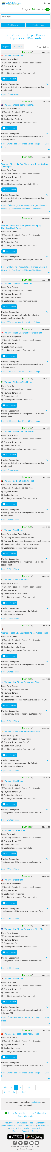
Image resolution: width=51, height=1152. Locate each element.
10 (14, 1092)
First (6, 1087)
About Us (9, 1123)
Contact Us (40, 1123)
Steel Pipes (35, 1102)
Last (24, 1092)
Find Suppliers (38, 25)
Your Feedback (8, 1125)
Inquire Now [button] (10, 79)
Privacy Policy (15, 1128)
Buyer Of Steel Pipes (10, 94)
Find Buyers (13, 25)
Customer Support (21, 1131)
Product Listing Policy (32, 1128)
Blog (31, 1123)
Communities (21, 1123)
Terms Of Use (43, 1125)
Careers (34, 1131)
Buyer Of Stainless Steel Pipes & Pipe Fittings (20, 144)
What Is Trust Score (26, 1125)
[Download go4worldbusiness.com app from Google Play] (34, 1136)
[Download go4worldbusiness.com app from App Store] (15, 1136)
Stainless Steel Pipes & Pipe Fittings (27, 209)
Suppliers (17, 46)
